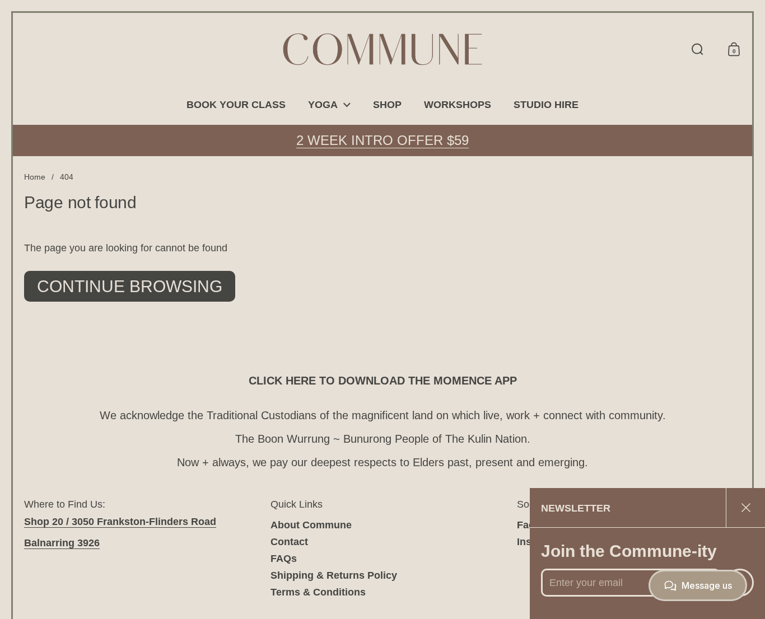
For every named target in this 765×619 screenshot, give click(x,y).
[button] (697, 49)
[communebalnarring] (382, 49)
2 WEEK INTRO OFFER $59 (382, 140)
